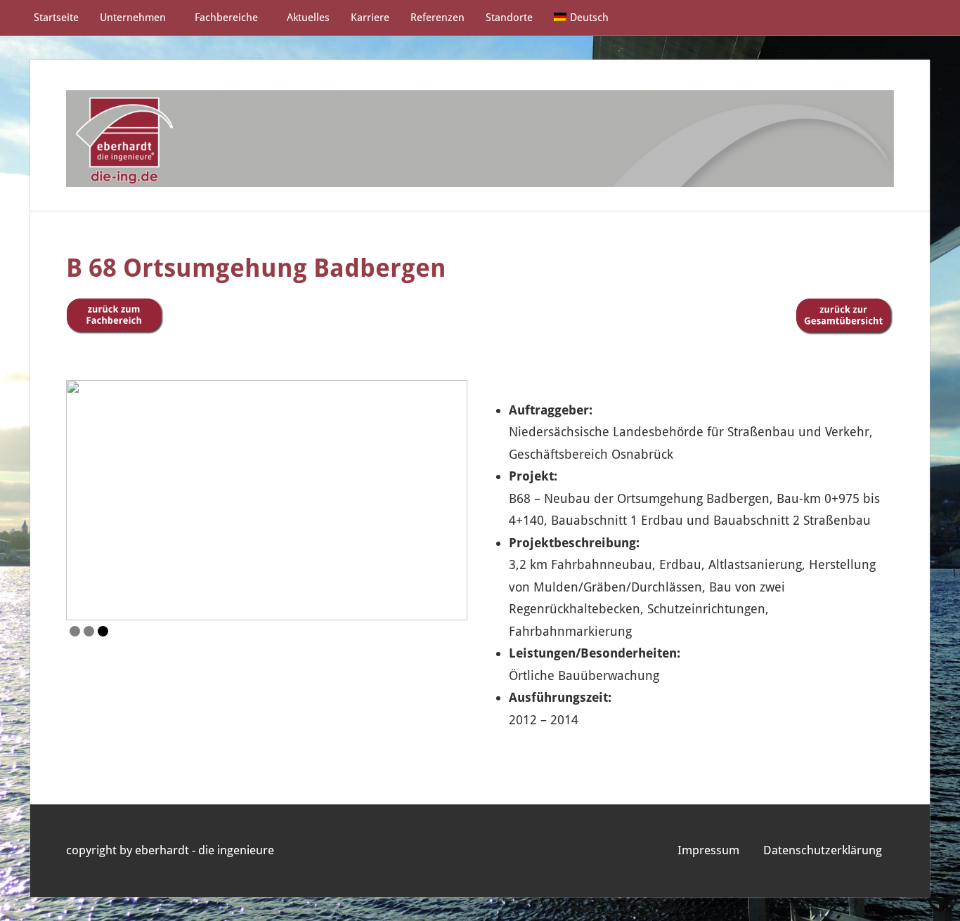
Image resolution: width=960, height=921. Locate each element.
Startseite (56, 17)
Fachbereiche (226, 17)
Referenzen (437, 17)
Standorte (509, 17)
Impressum (708, 850)
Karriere (370, 17)
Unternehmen (133, 17)
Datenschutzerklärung (822, 850)
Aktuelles (308, 17)
